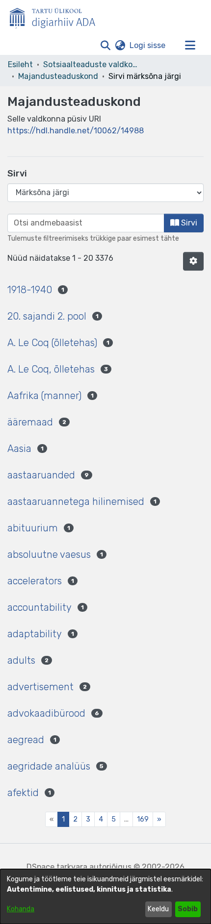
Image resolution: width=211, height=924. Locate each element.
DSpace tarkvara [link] (56, 867)
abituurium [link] (32, 528)
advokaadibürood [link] (46, 713)
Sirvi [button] (188, 222)
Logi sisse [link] (148, 45)
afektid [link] (23, 793)
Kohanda (20, 909)
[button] (105, 45)
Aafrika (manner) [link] (44, 395)
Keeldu (158, 909)
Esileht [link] (20, 64)
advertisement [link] (40, 687)
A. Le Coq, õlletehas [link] (51, 369)
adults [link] (21, 660)
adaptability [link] (34, 634)
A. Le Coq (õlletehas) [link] (52, 343)
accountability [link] (39, 607)
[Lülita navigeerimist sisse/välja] (190, 45)
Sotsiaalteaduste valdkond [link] (92, 64)
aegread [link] (25, 740)
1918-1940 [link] (29, 290)
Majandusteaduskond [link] (58, 76)
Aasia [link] (19, 448)
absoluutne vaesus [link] (49, 554)
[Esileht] (56, 16)
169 (143, 819)
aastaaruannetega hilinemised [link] (75, 501)
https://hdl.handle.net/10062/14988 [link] (75, 130)
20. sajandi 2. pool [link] (46, 316)
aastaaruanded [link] (41, 475)
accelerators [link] (34, 581)
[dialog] (105, 896)
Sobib (188, 909)
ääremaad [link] (30, 422)
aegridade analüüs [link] (48, 766)
